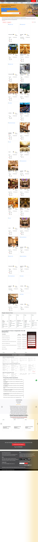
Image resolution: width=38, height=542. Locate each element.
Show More (34, 371)
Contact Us (7, 460)
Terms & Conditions (15, 459)
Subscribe (26, 463)
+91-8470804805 (19, 446)
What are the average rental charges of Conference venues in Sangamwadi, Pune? (13, 387)
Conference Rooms (8, 8)
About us (5, 467)
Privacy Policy (4, 460)
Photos (7, 458)
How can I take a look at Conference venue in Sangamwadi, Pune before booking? (12, 379)
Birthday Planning (8, 455)
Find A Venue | (12, 467)
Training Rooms (14, 8)
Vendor (15, 467)
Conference (4, 22)
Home (3, 467)
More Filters (34, 2)
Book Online (3, 459)
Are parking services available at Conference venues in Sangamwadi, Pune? (13, 391)
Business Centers (3, 9)
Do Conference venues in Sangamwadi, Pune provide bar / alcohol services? (13, 395)
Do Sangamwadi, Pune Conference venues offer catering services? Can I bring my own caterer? (13, 393)
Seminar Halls (3, 8)
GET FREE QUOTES (33, 1)
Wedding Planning (14, 454)
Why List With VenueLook (9, 459)
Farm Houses (12, 9)
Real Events (3, 458)
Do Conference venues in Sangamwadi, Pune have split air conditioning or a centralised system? (13, 383)
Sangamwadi (8, 22)
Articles (9, 458)
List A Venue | (18, 467)
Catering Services (9, 454)
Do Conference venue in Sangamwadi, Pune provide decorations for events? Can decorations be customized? (13, 389)
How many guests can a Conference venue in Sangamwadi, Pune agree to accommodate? (13, 381)
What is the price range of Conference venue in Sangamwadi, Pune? (12, 397)
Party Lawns (16, 9)
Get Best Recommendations (19, 444)
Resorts (8, 9)
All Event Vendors (4, 454)
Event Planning (4, 455)
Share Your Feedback (12, 460)
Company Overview (13, 458)
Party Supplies (13, 455)
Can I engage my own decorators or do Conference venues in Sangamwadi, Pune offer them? (13, 385)
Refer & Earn (23, 467)
